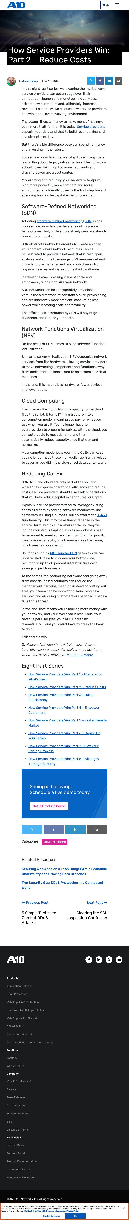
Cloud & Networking (55, 842)
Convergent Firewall (19, 1034)
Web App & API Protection (23, 1002)
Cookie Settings (51, 1216)
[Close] (123, 1208)
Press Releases (16, 1097)
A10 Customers (16, 1105)
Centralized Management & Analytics (30, 1042)
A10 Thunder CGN (63, 553)
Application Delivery (19, 986)
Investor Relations (18, 1113)
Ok (75, 1216)
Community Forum (18, 1169)
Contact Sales (15, 1145)
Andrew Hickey (28, 81)
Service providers (90, 127)
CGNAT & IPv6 (15, 1026)
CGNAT (102, 515)
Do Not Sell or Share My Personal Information (45, 1211)
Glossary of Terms (18, 1129)
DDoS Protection (17, 994)
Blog (9, 1121)
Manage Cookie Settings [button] (22, 1177)
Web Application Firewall (22, 1018)
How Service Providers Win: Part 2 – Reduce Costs (67, 687)
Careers (11, 1089)
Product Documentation (22, 1161)
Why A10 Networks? (19, 1081)
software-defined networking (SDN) (64, 221)
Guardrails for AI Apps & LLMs (25, 1010)
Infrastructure (15, 1066)
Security (12, 1057)
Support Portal (16, 1153)
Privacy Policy (72, 1211)
